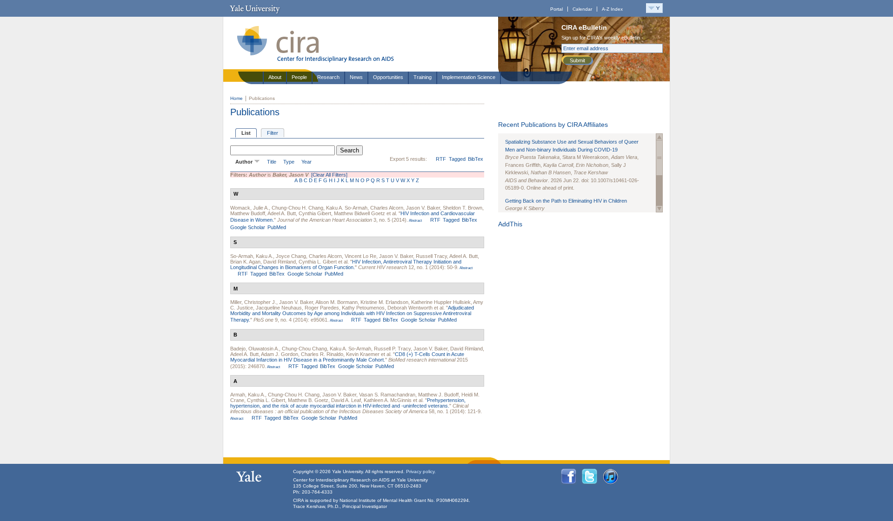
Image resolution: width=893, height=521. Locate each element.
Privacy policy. (421, 471)
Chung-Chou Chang (304, 348)
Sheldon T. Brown (462, 208)
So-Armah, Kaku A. (251, 256)
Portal (556, 9)
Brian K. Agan (245, 261)
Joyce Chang (291, 256)
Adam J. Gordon (279, 354)
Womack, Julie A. (249, 208)
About (274, 77)
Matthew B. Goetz (308, 400)
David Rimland (279, 261)
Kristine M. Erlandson (384, 302)
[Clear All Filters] (329, 175)
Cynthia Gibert (315, 213)
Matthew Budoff (247, 213)
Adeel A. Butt (281, 213)
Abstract (415, 220)
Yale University (254, 8)
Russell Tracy (431, 256)
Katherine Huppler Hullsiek (441, 302)
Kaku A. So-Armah (346, 208)
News (356, 77)
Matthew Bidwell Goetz (359, 213)
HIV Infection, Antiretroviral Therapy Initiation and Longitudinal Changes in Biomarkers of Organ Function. (345, 264)
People (299, 77)
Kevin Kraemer (363, 354)
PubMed (276, 227)
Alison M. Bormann (336, 302)
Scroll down (659, 208)
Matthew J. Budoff (438, 394)
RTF (441, 159)
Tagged (457, 159)
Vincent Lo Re (360, 256)
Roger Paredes (322, 307)
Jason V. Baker (423, 208)
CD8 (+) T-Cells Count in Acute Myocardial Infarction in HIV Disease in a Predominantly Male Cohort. (347, 357)
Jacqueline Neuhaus (279, 307)
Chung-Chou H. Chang (297, 208)
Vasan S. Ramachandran (387, 394)
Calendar (582, 9)
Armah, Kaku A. (247, 394)
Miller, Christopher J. (253, 302)
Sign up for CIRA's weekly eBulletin (600, 37)
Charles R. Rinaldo (322, 354)
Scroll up (659, 136)
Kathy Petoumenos (363, 307)
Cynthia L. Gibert (318, 261)
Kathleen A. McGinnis (388, 400)
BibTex (475, 159)
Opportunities (388, 77)
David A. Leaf (346, 400)
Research (328, 77)
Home (236, 98)
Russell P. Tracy (392, 348)
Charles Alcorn (386, 208)
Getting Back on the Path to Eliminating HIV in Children (566, 201)
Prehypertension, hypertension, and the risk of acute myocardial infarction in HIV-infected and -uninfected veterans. (348, 403)
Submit (577, 60)
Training (422, 77)
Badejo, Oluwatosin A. (254, 348)
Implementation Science (468, 77)
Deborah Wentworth (410, 307)
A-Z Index (612, 9)
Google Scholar (247, 227)
